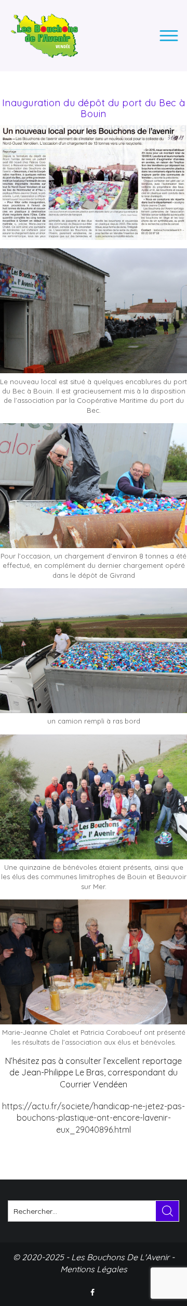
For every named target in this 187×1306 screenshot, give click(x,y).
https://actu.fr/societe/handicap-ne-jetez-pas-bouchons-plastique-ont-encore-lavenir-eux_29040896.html (93, 1118)
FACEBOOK (93, 1292)
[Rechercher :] (93, 1211)
